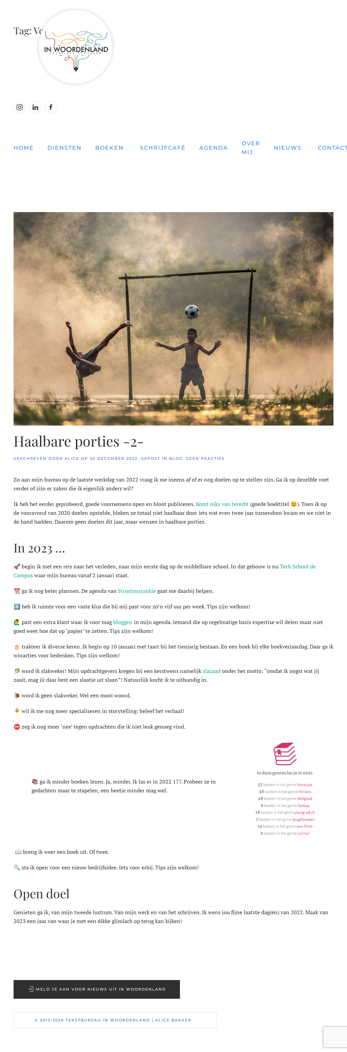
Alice (72, 458)
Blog (176, 458)
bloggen (122, 622)
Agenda (213, 148)
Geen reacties (205, 458)
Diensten (64, 148)
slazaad (212, 671)
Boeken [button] (109, 148)
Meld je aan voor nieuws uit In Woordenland (101, 989)
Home (24, 148)
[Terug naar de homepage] (173, 47)
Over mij (251, 147)
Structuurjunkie (137, 591)
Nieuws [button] (288, 148)
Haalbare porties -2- (79, 440)
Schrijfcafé (163, 148)
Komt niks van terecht (222, 504)
